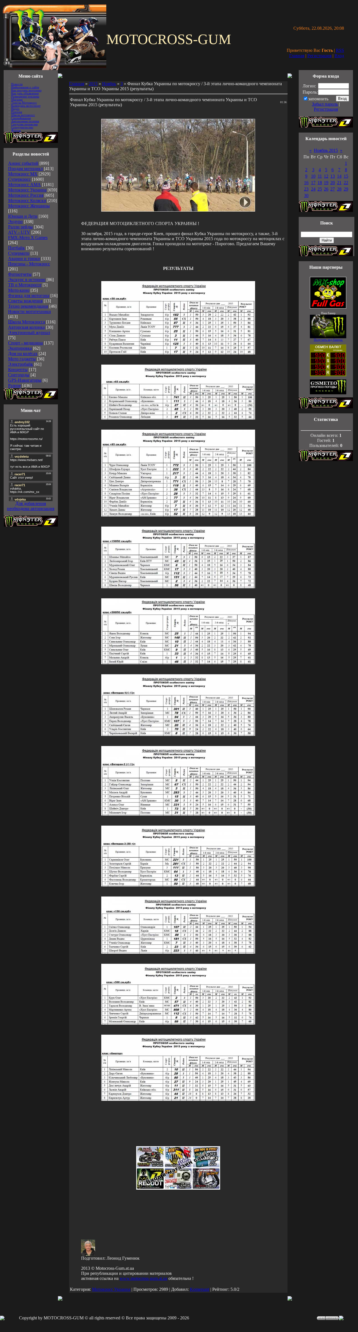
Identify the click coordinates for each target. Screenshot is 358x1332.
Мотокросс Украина (27, 189)
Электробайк (20, 364)
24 (313, 189)
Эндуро (15, 221)
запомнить (318, 98)
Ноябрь (109, 83)
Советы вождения (25, 300)
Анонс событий (23, 163)
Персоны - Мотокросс (29, 263)
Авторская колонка (26, 327)
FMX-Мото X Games (28, 237)
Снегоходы (18, 374)
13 (332, 176)
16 (306, 182)
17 (313, 182)
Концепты (18, 369)
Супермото (18, 253)
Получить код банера (328, 339)
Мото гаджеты (22, 358)
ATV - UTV (19, 232)
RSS (340, 50)
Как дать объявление (25, 93)
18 (319, 182)
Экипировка (20, 348)
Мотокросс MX (22, 174)
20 (332, 182)
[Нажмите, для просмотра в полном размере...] (178, 353)
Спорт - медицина (25, 342)
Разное (14, 385)
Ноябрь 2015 (326, 150)
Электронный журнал (29, 332)
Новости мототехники (29, 311)
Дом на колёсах (22, 353)
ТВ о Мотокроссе (24, 284)
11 (320, 176)
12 (326, 176)
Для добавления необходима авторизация (30, 506)
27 (332, 189)
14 (339, 176)
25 (319, 189)
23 (306, 189)
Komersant (199, 1289)
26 (326, 189)
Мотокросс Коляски (27, 200)
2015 (93, 83)
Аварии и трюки (24, 258)
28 (339, 189)
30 (306, 195)
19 (326, 182)
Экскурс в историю (26, 279)
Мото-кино (18, 290)
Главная (296, 55)
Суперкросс (19, 179)
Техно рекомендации (28, 306)
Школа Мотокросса (26, 321)
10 (313, 176)
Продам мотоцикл (25, 168)
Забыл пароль (325, 104)
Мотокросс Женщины (29, 205)
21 (339, 182)
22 (346, 182)
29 (346, 189)
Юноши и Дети (22, 216)
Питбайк (16, 247)
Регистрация (319, 55)
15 (346, 176)
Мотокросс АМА (24, 184)
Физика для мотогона (28, 295)
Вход (339, 55)
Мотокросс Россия (25, 195)
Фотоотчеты (20, 274)
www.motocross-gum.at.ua (143, 1278)
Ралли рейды (20, 226)
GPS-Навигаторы (24, 380)
